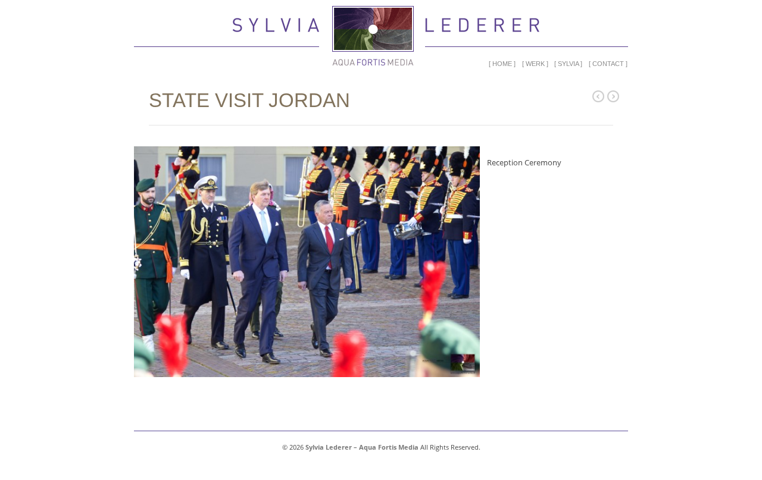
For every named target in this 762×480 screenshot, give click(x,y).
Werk (535, 63)
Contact (608, 63)
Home (502, 63)
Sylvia (568, 63)
